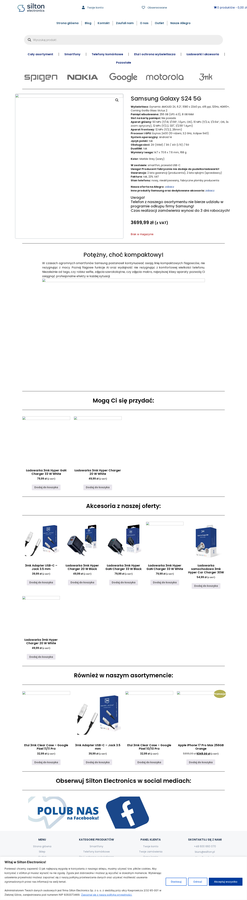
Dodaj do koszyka (46, 487)
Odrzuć (197, 881)
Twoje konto (95, 7)
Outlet (159, 23)
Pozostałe (123, 63)
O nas (144, 23)
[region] (123, 878)
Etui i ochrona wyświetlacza (154, 54)
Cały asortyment (40, 54)
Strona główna (67, 23)
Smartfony (72, 54)
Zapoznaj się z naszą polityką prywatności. (106, 894)
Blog (88, 23)
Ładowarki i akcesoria (203, 54)
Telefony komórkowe (107, 54)
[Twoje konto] (83, 7)
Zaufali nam (125, 23)
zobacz (169, 187)
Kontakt (104, 23)
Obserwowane (157, 7)
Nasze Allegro (180, 23)
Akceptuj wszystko (225, 881)
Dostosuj (176, 881)
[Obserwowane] (143, 7)
